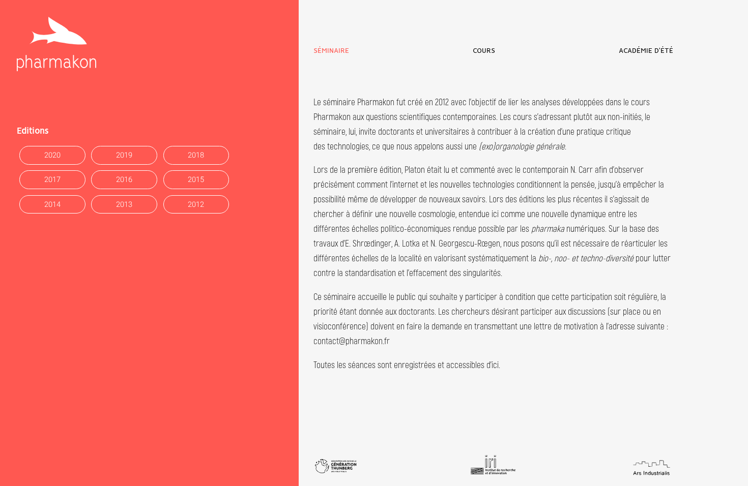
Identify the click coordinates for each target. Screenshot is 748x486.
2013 (124, 204)
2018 (196, 155)
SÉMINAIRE (331, 51)
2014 (52, 204)
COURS (484, 51)
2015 (196, 179)
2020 (52, 155)
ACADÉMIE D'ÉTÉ (646, 51)
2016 (124, 179)
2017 (52, 179)
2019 (124, 155)
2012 (196, 204)
